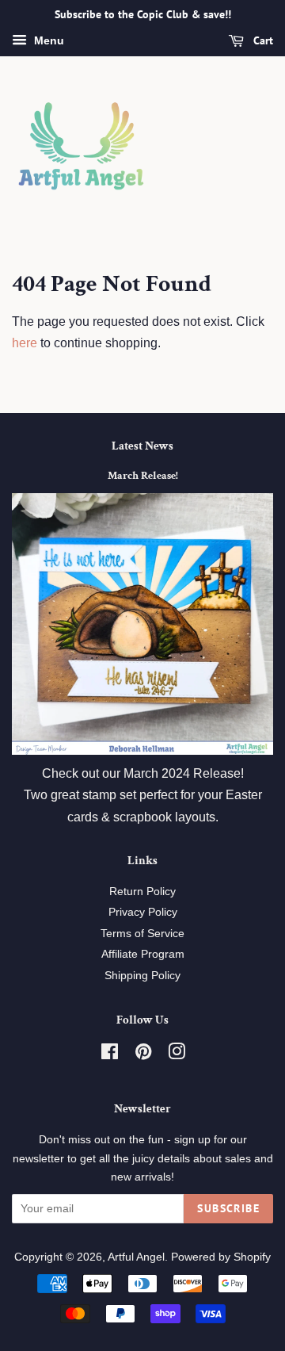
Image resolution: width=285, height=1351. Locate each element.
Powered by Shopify (221, 1257)
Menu (47, 40)
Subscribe (228, 1208)
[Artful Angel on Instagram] (176, 1055)
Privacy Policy (142, 912)
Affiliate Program (142, 954)
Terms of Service (142, 934)
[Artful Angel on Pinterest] (143, 1055)
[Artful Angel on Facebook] (110, 1055)
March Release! (143, 476)
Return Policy (142, 891)
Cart (261, 40)
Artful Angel (136, 1257)
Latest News (142, 446)
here (24, 343)
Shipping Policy (142, 976)
